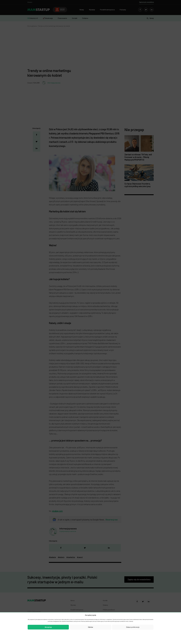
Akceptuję (48, 627)
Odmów (90, 627)
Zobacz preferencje (132, 627)
